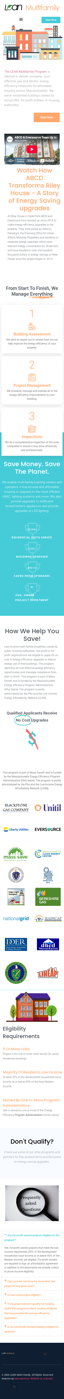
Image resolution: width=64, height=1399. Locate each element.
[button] (21, 19)
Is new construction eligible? (24, 1295)
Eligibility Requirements (21, 1032)
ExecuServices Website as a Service (33, 1378)
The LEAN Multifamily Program (25, 72)
